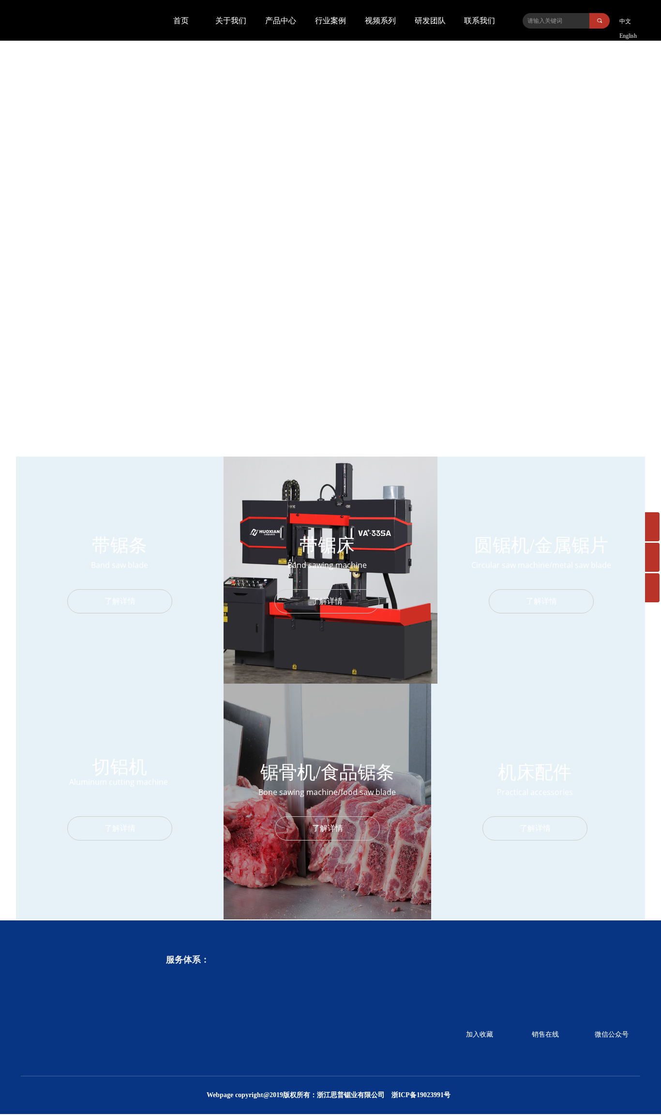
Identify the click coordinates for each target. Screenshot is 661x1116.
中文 (625, 21)
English (628, 35)
